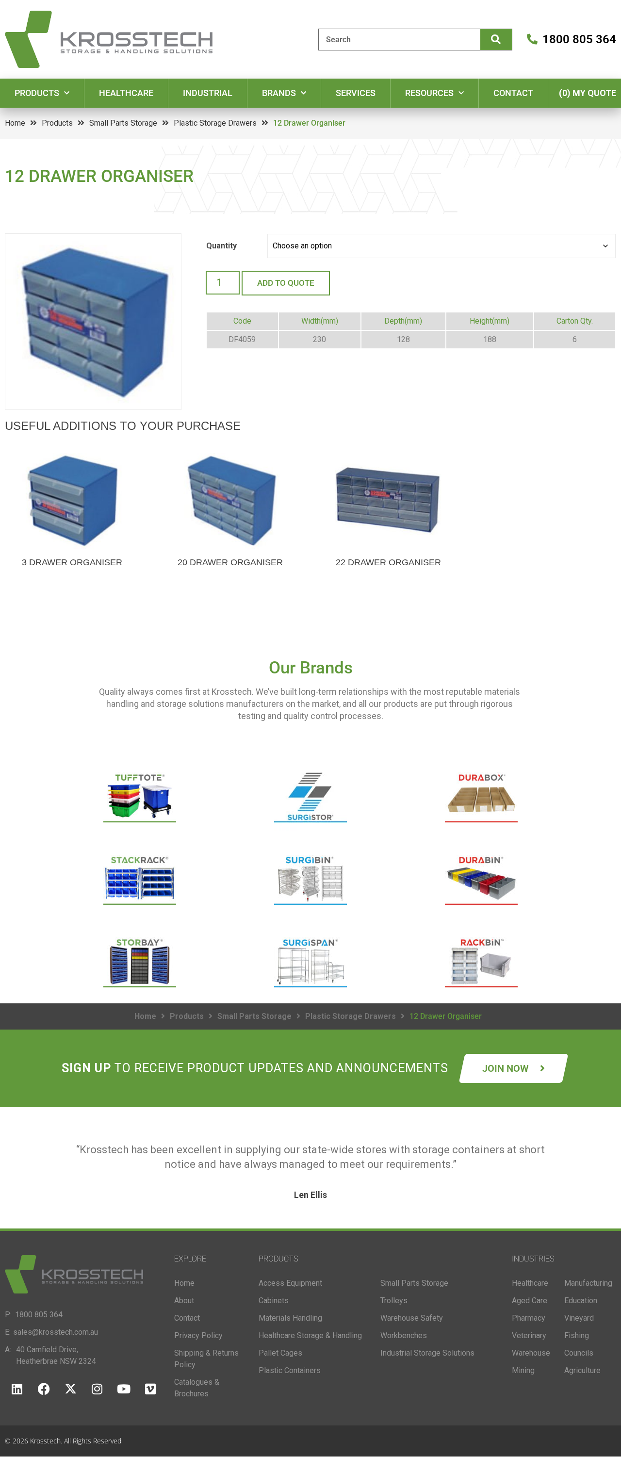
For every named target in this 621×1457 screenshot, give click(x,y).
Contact (513, 93)
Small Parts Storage (123, 123)
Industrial (207, 93)
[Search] (496, 39)
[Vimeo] (150, 1389)
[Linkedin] (17, 1389)
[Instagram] (97, 1389)
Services (356, 93)
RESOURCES (429, 93)
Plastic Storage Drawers (215, 123)
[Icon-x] (70, 1389)
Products (37, 93)
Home (15, 123)
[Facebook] (44, 1389)
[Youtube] (124, 1389)
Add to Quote (285, 283)
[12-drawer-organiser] (93, 321)
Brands (279, 93)
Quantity (221, 245)
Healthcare (126, 93)
